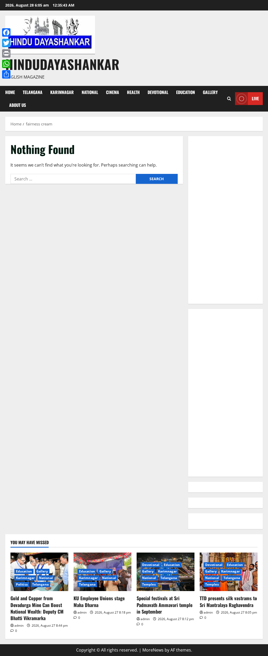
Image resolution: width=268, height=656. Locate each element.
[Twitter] (6, 43)
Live (255, 98)
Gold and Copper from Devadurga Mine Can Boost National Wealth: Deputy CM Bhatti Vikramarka (37, 608)
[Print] (6, 53)
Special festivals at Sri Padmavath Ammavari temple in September (164, 605)
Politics (22, 584)
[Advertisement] (225, 220)
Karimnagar (62, 92)
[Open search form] (229, 98)
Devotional (158, 92)
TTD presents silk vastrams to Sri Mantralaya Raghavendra (228, 601)
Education (185, 92)
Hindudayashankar (62, 64)
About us (17, 105)
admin (19, 625)
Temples (149, 584)
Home (10, 92)
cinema (112, 92)
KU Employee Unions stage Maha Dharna (99, 601)
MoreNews (153, 650)
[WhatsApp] (6, 64)
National (90, 92)
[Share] (6, 74)
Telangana (32, 92)
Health (133, 92)
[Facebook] (6, 32)
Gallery (210, 92)
